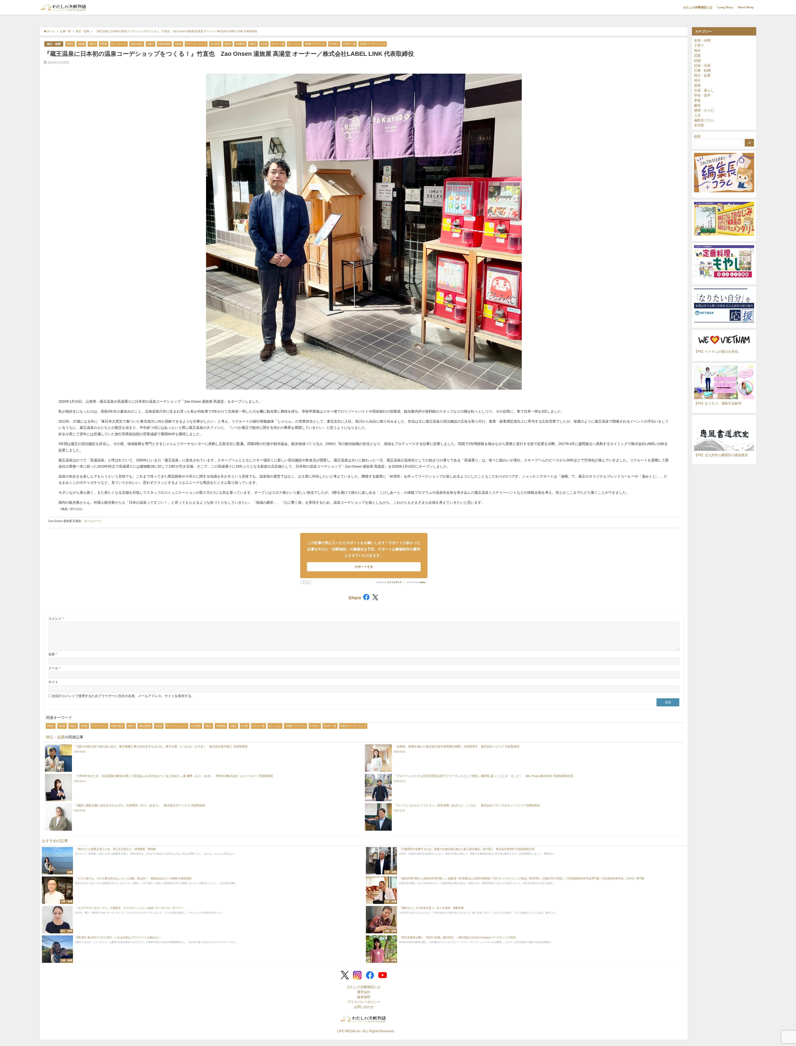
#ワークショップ (196, 44)
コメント (56, 618)
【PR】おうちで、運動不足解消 (717, 403)
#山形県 (215, 44)
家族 (697, 100)
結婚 (697, 60)
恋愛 (697, 55)
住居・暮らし (704, 90)
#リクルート (118, 44)
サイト (53, 682)
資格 (697, 85)
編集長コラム (704, 120)
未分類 (699, 125)
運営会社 (363, 992)
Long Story (725, 7)
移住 (697, 80)
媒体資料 (363, 996)
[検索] (749, 143)
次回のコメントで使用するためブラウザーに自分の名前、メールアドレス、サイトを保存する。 (123, 695)
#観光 (227, 44)
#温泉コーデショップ (373, 44)
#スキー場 (278, 44)
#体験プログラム (315, 44)
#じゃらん (294, 44)
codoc (422, 582)
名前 (52, 654)
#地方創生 (137, 44)
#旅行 (150, 44)
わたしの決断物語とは (697, 7)
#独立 (92, 44)
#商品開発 (164, 44)
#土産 (264, 44)
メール (54, 668)
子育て (699, 45)
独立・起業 (54, 44)
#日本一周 (349, 44)
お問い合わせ (364, 1006)
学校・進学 (702, 95)
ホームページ (93, 520)
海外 (697, 50)
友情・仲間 (702, 40)
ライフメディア (394, 582)
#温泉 (178, 44)
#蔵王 (252, 44)
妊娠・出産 (702, 65)
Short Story (746, 7)
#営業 (103, 44)
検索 (697, 136)
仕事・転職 (702, 70)
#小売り (334, 44)
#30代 (70, 44)
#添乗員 (240, 44)
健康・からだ (704, 110)
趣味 (697, 105)
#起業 (81, 44)
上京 (697, 115)
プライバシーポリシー (363, 1001)
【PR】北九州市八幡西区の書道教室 (721, 455)
